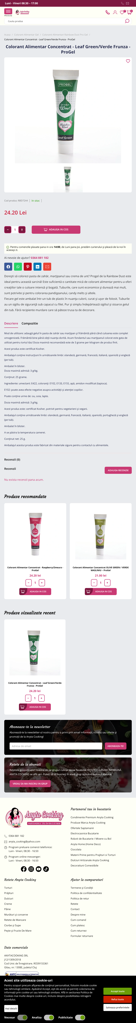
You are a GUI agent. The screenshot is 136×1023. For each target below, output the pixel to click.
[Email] (47, 267)
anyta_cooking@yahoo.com (24, 841)
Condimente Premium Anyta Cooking (92, 817)
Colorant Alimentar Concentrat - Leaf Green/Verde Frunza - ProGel (34, 684)
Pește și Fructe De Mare (18, 930)
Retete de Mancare (15, 920)
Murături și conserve (16, 914)
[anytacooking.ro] (34, 818)
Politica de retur (80, 898)
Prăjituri (8, 893)
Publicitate (65, 1017)
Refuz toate (117, 999)
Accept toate (117, 991)
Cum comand (78, 920)
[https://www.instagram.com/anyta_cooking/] (31, 869)
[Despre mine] (131, 4)
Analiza (37, 1017)
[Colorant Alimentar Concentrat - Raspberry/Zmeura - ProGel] (35, 534)
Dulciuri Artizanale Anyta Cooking (90, 860)
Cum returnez (79, 930)
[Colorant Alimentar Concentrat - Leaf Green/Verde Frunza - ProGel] (35, 650)
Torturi (8, 888)
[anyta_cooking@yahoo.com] (127, 3)
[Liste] (122, 12)
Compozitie (30, 323)
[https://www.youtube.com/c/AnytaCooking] (38, 869)
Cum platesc (78, 925)
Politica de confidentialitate (86, 893)
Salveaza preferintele (117, 1007)
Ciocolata (76, 849)
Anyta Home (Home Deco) (86, 844)
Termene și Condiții (82, 888)
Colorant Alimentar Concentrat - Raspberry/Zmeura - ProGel (35, 569)
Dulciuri (8, 898)
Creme (8, 904)
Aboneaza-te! (115, 746)
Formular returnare (82, 936)
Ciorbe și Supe (12, 925)
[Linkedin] (37, 267)
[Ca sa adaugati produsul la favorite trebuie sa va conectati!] (128, 61)
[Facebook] (8, 267)
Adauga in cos (58, 229)
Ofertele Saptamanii (82, 828)
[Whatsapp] (18, 267)
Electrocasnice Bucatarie (85, 833)
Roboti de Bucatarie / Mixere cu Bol (91, 838)
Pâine (7, 909)
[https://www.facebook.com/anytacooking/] (24, 869)
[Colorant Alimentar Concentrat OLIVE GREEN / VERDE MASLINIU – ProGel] (100, 534)
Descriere (11, 323)
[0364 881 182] (122, 3)
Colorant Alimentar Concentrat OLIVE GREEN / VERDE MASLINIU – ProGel (101, 569)
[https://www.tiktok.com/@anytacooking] (46, 869)
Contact (75, 909)
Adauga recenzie (118, 470)
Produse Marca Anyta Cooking (88, 822)
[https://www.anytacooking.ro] (22, 12)
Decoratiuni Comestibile (84, 865)
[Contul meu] (115, 12)
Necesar (9, 1017)
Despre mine (78, 914)
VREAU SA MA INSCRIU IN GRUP (30, 783)
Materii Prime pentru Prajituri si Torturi (93, 855)
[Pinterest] (28, 267)
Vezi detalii (11, 1008)
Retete (74, 904)
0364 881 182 (40, 258)
